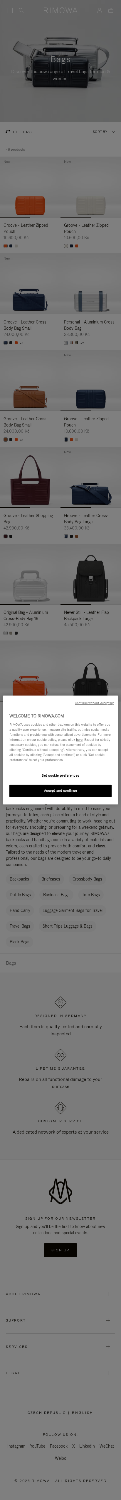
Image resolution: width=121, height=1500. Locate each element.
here (79, 739)
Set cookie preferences (60, 775)
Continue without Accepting (94, 703)
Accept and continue (60, 790)
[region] (60, 750)
